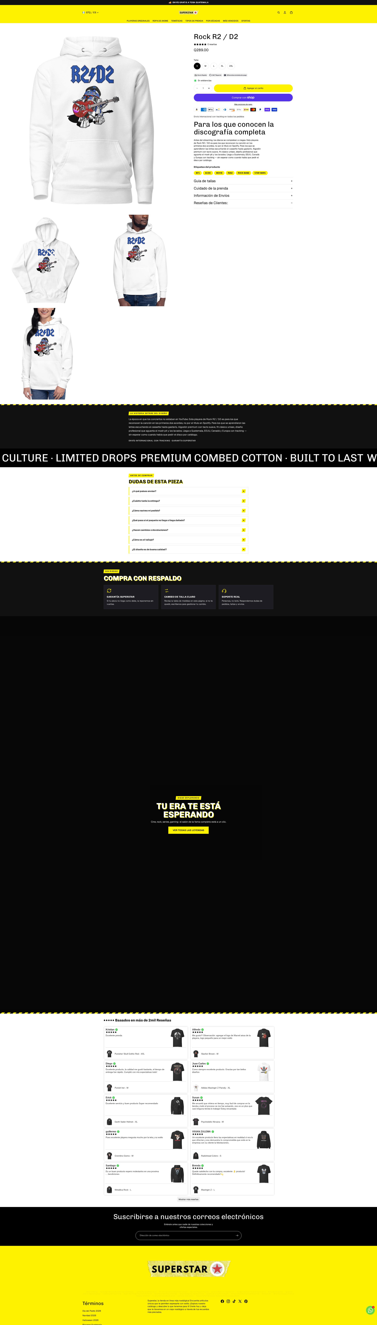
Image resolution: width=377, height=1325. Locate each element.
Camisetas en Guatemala (186, 1296)
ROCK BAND (243, 173)
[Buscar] (278, 12)
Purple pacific (266, 1294)
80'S (198, 173)
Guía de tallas (205, 181)
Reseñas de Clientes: (211, 203)
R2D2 (230, 173)
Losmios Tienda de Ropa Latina (146, 1292)
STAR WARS (260, 173)
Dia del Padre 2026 (91, 1311)
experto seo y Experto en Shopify (217, 1294)
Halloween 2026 (90, 1320)
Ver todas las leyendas (188, 830)
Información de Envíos (211, 195)
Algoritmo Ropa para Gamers (199, 1292)
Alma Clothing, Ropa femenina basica (192, 1294)
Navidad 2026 (89, 1315)
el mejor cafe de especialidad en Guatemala (245, 1294)
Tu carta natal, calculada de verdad (163, 1296)
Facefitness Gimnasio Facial (112, 1294)
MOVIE (219, 173)
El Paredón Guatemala (275, 1292)
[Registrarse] (237, 1235)
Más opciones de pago (243, 104)
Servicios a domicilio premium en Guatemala (173, 1292)
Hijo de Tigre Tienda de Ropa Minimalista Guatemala (116, 1292)
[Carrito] (291, 12)
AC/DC (208, 173)
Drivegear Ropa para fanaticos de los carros (251, 1292)
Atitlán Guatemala (91, 1292)
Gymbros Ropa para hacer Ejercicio (222, 1292)
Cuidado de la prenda (211, 188)
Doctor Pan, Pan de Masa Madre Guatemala (138, 1294)
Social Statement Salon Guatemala (165, 1294)
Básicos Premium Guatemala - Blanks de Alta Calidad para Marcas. (217, 1296)
